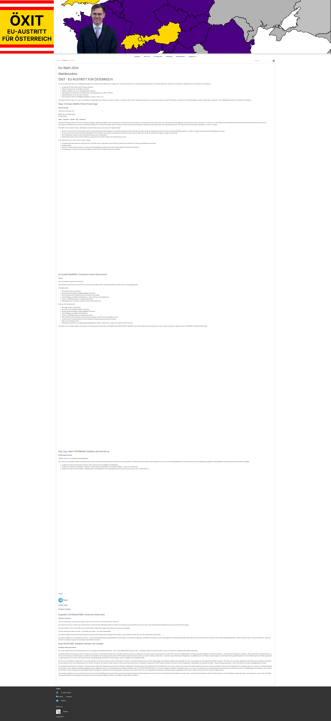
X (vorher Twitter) (66, 692)
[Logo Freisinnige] (63, 107)
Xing (77, 119)
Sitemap (65, 711)
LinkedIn (72, 119)
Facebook (66, 119)
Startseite (65, 60)
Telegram (65, 600)
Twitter (60, 119)
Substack (68, 609)
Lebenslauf (82, 119)
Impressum (59, 706)
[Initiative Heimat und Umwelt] (67, 647)
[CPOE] (60, 278)
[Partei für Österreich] (64, 618)
